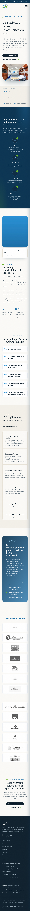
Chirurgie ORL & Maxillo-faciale (10, 877)
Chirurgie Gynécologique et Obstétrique (12, 869)
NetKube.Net (13, 906)
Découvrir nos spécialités (9, 59)
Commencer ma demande (15, 803)
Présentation (5, 844)
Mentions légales (6, 854)
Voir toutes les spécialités (9, 426)
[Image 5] (16, 79)
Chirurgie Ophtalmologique (9, 874)
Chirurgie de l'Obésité (8, 866)
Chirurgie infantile (6, 871)
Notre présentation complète (10, 318)
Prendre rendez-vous (11, 55)
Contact (4, 852)
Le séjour (4, 849)
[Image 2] (13, 79)
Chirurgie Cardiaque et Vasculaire (11, 863)
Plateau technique (7, 846)
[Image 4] (15, 79)
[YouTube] (11, 835)
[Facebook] (3, 835)
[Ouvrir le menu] (26, 6)
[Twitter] (7, 835)
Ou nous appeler (14, 807)
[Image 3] (14, 79)
